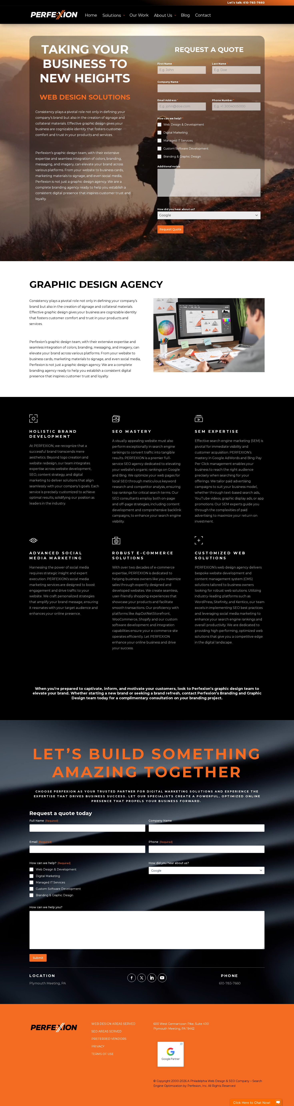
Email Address (167, 100)
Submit (38, 958)
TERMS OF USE (102, 1054)
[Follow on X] (141, 978)
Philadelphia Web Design (207, 1081)
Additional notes (168, 166)
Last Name (220, 63)
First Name (165, 63)
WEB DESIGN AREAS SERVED (113, 1024)
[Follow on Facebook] (131, 978)
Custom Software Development (58, 889)
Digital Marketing (48, 876)
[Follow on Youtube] (162, 977)
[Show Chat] (278, 1102)
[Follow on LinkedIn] (151, 977)
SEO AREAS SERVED (106, 1031)
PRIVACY (97, 1046)
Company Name (168, 81)
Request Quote (170, 229)
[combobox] (209, 215)
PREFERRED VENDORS (108, 1039)
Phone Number (223, 100)
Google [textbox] (165, 215)
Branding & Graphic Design (54, 895)
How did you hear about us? (176, 209)
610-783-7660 (254, 2)
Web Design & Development (56, 869)
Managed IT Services (50, 882)
